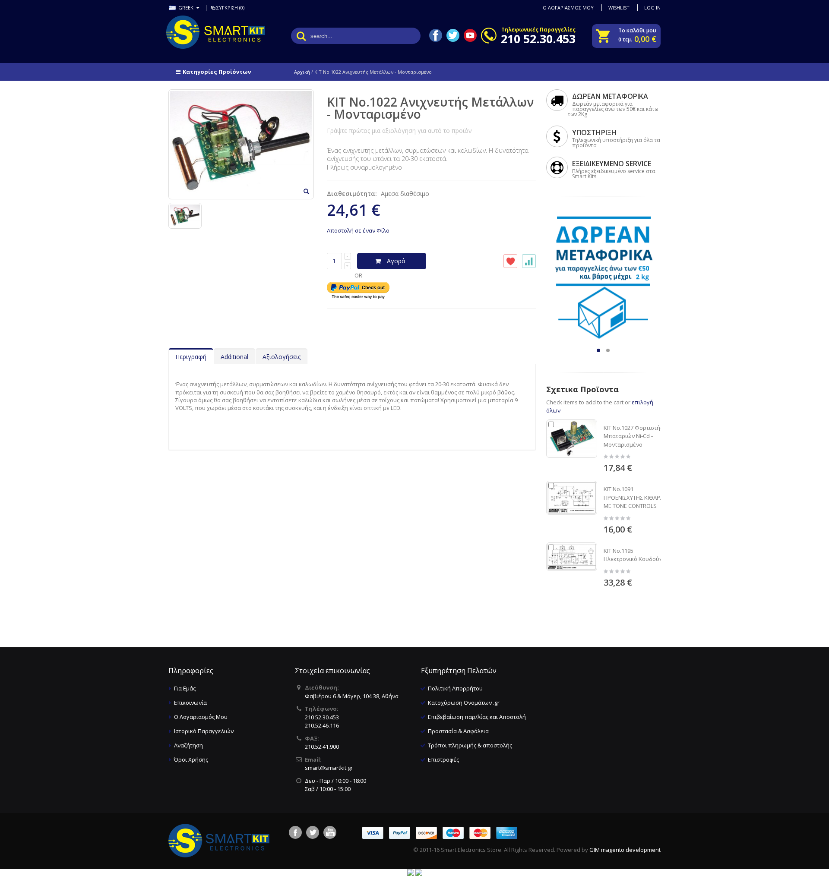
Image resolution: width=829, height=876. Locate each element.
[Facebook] (295, 832)
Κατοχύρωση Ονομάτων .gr (464, 702)
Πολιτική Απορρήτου (455, 688)
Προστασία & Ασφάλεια (458, 731)
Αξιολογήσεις (282, 357)
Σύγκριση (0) (230, 7)
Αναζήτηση (188, 745)
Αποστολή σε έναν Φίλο (358, 230)
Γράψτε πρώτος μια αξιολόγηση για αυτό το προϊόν (399, 130)
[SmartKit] (203, 32)
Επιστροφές (443, 759)
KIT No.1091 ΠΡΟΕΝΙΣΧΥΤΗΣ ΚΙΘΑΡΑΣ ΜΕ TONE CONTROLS (635, 497)
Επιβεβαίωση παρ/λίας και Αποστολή (477, 717)
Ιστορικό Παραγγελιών (204, 731)
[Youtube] (329, 832)
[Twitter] (312, 832)
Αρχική (302, 72)
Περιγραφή (190, 357)
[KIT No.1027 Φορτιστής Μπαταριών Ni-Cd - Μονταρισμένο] (571, 438)
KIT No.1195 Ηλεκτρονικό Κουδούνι (634, 555)
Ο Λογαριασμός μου (568, 7)
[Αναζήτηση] (301, 36)
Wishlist (619, 7)
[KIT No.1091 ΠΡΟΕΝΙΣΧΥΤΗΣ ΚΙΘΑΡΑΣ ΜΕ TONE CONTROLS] (571, 497)
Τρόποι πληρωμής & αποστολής (470, 745)
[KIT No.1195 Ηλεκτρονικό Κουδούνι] (571, 556)
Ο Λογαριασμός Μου (201, 717)
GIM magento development (625, 850)
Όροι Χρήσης (191, 759)
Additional (234, 357)
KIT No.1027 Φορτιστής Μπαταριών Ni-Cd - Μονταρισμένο (633, 436)
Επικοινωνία (190, 702)
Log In (652, 7)
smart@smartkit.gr (329, 768)
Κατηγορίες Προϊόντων (217, 72)
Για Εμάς (185, 688)
